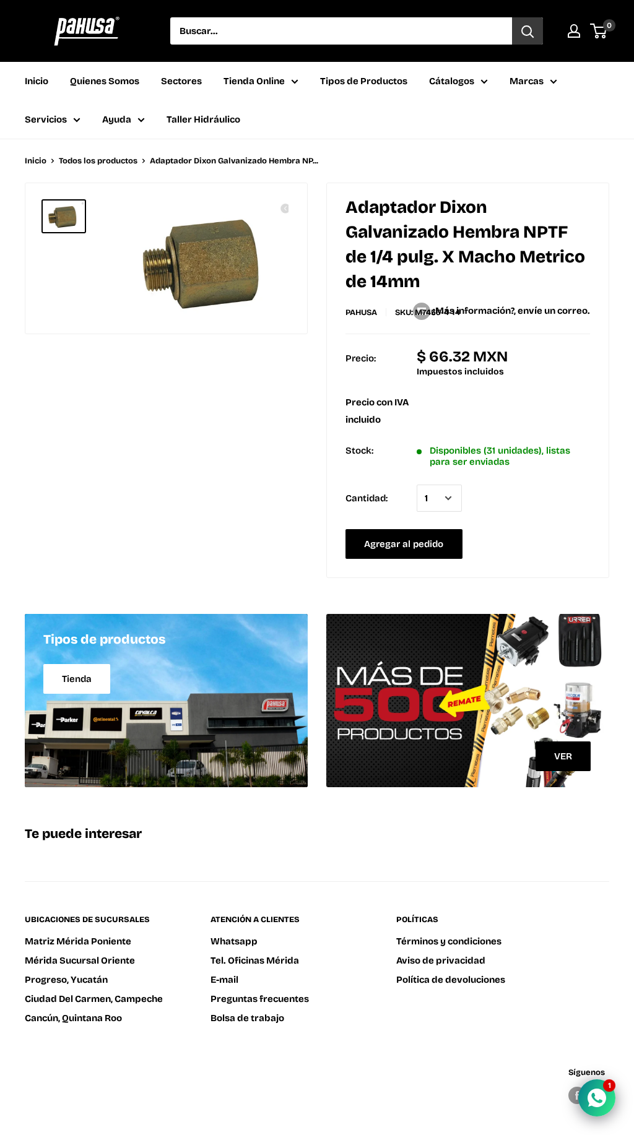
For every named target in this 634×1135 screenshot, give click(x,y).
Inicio (36, 81)
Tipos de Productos (363, 81)
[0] (599, 31)
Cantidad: (366, 498)
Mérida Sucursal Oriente (80, 960)
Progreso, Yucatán (66, 979)
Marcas (527, 81)
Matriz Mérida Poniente (78, 941)
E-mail (224, 979)
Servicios (46, 119)
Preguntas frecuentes (260, 998)
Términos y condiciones (449, 941)
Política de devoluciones (450, 979)
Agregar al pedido (403, 544)
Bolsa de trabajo (247, 1018)
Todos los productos (98, 161)
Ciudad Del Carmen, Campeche (94, 998)
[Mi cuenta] (574, 31)
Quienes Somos (104, 81)
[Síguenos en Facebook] (577, 1095)
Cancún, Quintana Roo (73, 1018)
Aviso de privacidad (440, 960)
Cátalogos (451, 81)
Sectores (181, 81)
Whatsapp (234, 941)
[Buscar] (527, 31)
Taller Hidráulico (203, 119)
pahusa (361, 312)
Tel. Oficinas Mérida (255, 960)
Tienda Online (254, 81)
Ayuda (116, 119)
